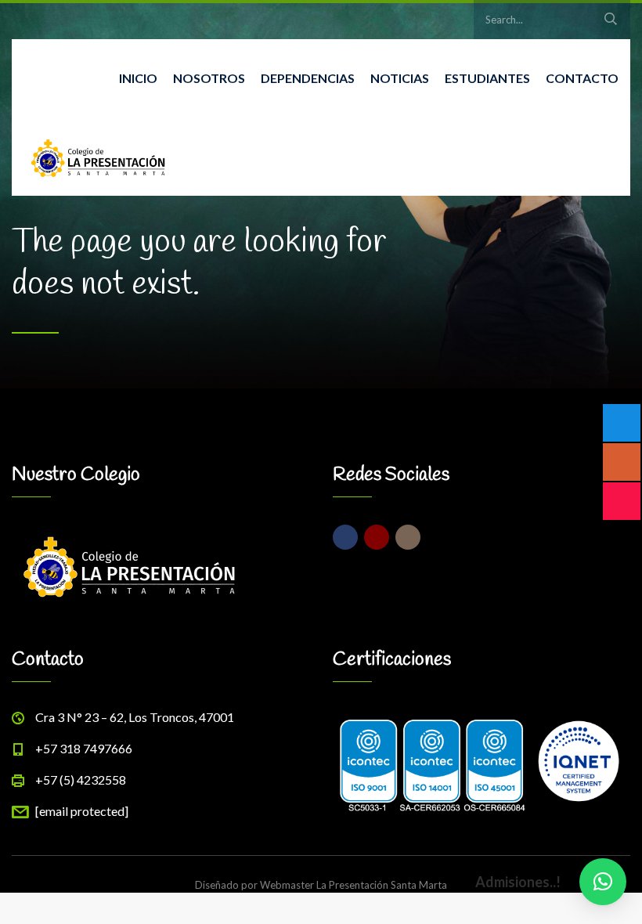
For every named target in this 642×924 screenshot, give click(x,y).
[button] (602, 881)
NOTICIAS (399, 77)
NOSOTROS (209, 77)
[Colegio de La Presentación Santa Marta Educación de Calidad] (97, 156)
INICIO (138, 77)
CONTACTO (582, 77)
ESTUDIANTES (487, 77)
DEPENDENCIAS (308, 77)
